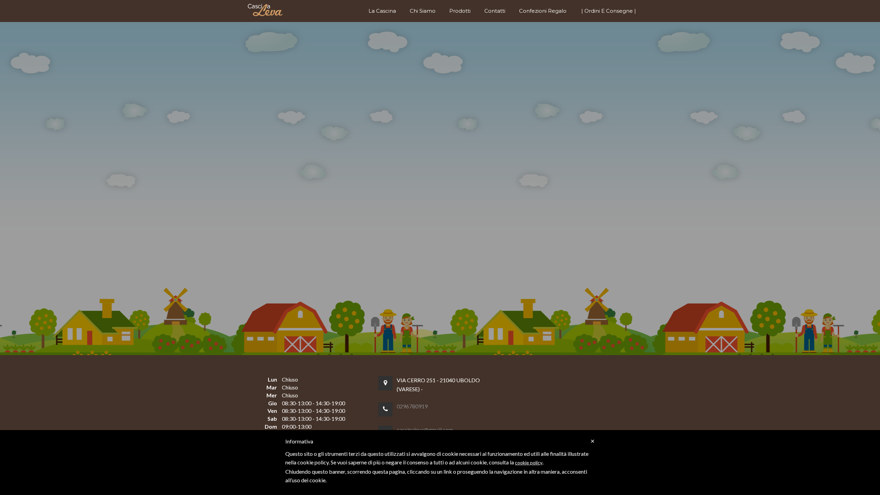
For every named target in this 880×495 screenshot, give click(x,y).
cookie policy (528, 462)
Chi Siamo (423, 11)
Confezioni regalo (542, 11)
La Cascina (382, 11)
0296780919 (412, 406)
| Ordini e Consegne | (608, 11)
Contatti (494, 11)
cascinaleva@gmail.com (425, 429)
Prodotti (460, 11)
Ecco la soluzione (407, 286)
